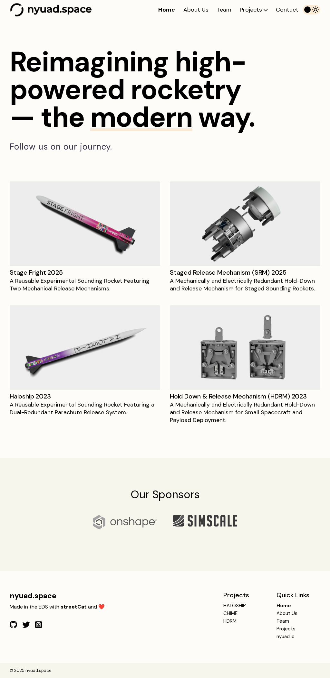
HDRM (230, 621)
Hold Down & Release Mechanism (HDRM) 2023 (238, 396)
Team (224, 10)
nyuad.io (286, 636)
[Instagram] (38, 624)
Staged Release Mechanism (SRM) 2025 (228, 272)
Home (166, 10)
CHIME (230, 613)
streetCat (74, 606)
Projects (252, 10)
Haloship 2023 (30, 396)
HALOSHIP (234, 605)
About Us (196, 10)
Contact (287, 10)
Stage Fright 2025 (36, 272)
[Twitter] (26, 624)
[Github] (13, 624)
